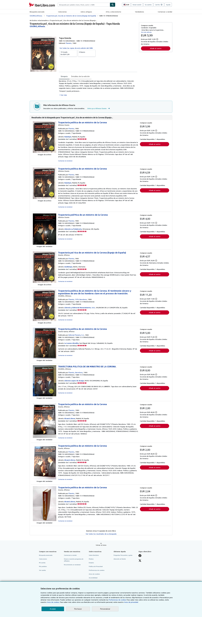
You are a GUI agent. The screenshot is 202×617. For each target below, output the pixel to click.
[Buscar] (112, 5)
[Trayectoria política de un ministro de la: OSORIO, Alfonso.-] (44, 320)
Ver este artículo (146, 32)
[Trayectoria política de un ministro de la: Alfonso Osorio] (44, 152)
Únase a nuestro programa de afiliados (73, 560)
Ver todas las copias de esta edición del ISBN (76, 48)
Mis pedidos (43, 566)
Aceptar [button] (53, 609)
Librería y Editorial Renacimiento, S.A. (79, 307)
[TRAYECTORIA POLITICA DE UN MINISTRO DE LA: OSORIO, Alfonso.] (44, 396)
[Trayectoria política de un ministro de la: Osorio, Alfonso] (44, 437)
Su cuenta (148, 5)
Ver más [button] (64, 95)
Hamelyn (67, 137)
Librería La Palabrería (73, 229)
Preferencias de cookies (117, 600)
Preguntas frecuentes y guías (123, 555)
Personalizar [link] (105, 609)
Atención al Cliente (120, 559)
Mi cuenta (42, 563)
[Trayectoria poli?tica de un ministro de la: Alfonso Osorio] (44, 244)
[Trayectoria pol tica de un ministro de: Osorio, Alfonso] (44, 282)
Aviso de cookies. (53, 602)
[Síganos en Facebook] (140, 556)
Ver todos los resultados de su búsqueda (101, 534)
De (65, 53)
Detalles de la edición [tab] (80, 76)
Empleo (91, 563)
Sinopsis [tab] (64, 76)
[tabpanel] (98, 88)
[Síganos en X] (140, 561)
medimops (68, 267)
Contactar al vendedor (65, 161)
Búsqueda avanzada (37, 12)
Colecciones (62, 12)
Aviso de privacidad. (131, 602)
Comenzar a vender (165, 12)
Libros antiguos (86, 12)
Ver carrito (42, 570)
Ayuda (168, 5)
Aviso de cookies (94, 574)
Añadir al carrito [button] (155, 48)
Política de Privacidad (96, 566)
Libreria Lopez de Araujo (74, 381)
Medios (91, 559)
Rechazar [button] (78, 609)
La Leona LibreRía (71, 343)
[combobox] (84, 5)
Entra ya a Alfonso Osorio (97, 108)
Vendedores (139, 12)
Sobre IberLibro (94, 555)
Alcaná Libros (69, 418)
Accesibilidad (93, 578)
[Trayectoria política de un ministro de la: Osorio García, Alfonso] (44, 358)
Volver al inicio (101, 545)
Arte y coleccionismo (113, 12)
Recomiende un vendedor (72, 565)
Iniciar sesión (137, 5)
